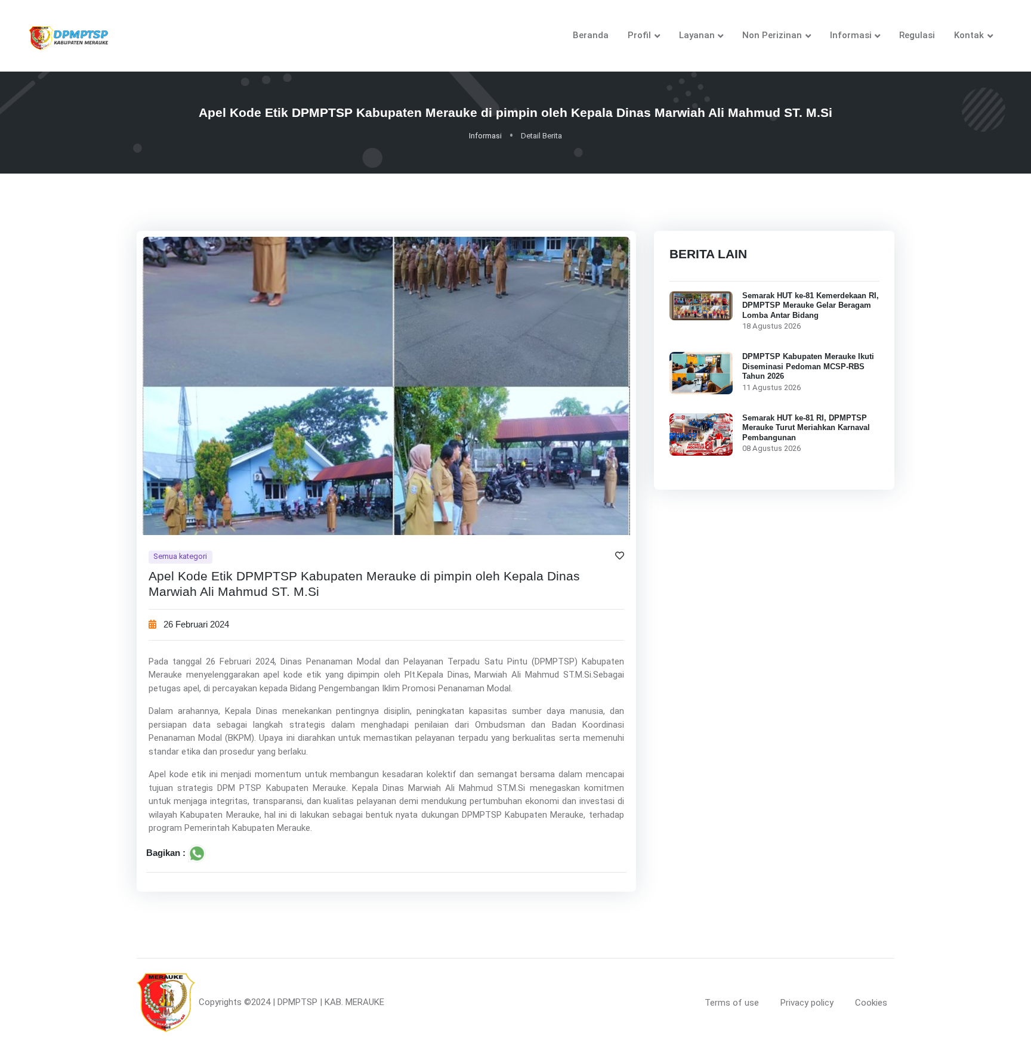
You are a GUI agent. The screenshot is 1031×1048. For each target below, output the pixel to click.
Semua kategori (180, 556)
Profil (639, 35)
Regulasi (917, 35)
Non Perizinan (772, 35)
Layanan (697, 35)
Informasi (851, 35)
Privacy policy (807, 1002)
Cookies (871, 1002)
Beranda (591, 35)
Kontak (969, 35)
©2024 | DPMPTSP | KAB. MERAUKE (314, 1002)
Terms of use (732, 1002)
